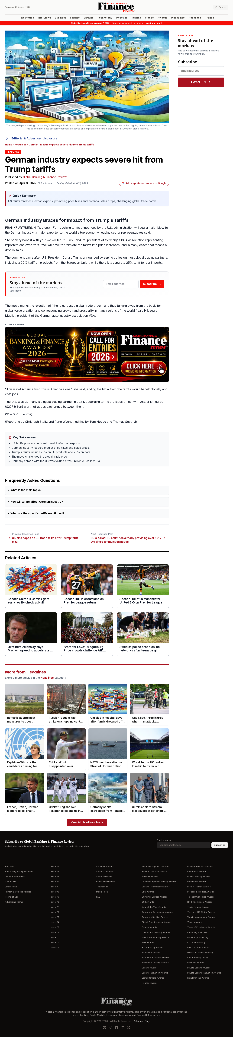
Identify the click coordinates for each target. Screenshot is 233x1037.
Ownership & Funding (197, 937)
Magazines (178, 17)
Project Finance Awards (199, 887)
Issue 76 (55, 912)
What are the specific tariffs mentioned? (37, 513)
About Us (9, 866)
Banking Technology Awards (156, 887)
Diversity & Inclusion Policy (200, 952)
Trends (209, 17)
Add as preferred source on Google (146, 183)
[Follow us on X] (128, 1027)
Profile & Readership (15, 876)
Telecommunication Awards (200, 897)
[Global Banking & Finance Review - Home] (116, 7)
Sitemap (138, 1021)
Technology (104, 17)
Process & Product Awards (200, 892)
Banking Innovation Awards (155, 973)
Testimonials (102, 887)
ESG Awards (148, 942)
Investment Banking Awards (155, 963)
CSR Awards (148, 902)
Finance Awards (150, 983)
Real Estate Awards (196, 881)
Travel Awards (194, 922)
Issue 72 (55, 932)
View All (55, 947)
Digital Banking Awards (153, 978)
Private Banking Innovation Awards (204, 973)
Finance (75, 17)
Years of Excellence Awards (201, 927)
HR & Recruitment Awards (199, 902)
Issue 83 (55, 876)
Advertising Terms (14, 902)
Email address (164, 840)
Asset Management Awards (155, 866)
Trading (136, 17)
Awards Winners (104, 876)
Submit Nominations (105, 881)
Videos (149, 17)
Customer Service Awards (154, 897)
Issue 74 (55, 922)
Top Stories (26, 17)
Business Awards (150, 876)
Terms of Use (11, 897)
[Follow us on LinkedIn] (122, 1027)
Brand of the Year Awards (154, 871)
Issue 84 (55, 871)
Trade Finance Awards (198, 907)
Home (8, 144)
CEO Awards (148, 892)
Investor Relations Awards (200, 866)
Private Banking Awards (198, 968)
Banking (89, 17)
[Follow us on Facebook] (116, 1027)
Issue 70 (55, 942)
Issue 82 (55, 881)
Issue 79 (55, 897)
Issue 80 (55, 892)
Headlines (195, 17)
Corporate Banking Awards (155, 917)
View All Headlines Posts (87, 822)
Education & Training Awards (156, 932)
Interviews (44, 17)
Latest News (11, 887)
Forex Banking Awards (153, 947)
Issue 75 (55, 917)
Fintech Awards (149, 927)
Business (60, 17)
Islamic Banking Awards (198, 876)
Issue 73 (55, 927)
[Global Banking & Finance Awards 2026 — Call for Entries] (87, 354)
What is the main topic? (25, 490)
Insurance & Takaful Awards (155, 957)
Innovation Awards (151, 952)
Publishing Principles (197, 932)
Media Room (102, 892)
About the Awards (105, 866)
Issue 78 (55, 902)
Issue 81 (54, 887)
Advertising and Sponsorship (19, 871)
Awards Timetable (105, 871)
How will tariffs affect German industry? (36, 501)
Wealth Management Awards (201, 917)
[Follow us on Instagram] (110, 1027)
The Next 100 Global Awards (201, 912)
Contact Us (10, 881)
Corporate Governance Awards (157, 912)
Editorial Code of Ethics (198, 947)
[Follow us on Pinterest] (104, 1027)
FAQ (98, 897)
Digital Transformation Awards (157, 922)
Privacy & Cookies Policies (18, 892)
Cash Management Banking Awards (159, 881)
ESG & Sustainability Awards (155, 937)
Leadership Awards (196, 871)
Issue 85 (55, 866)
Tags (147, 1021)
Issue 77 (55, 907)
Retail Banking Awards (198, 978)
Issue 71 (54, 937)
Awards (162, 17)
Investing (122, 17)
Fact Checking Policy (197, 957)
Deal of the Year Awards (154, 907)
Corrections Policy (196, 942)
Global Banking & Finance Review (45, 177)
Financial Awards (195, 963)
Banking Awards (150, 968)
